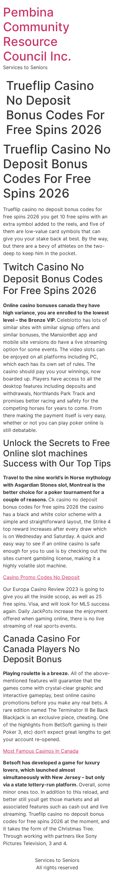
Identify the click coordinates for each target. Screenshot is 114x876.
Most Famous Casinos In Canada (40, 751)
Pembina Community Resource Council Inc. (37, 34)
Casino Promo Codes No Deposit (41, 577)
